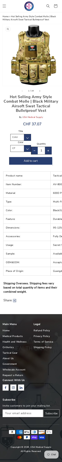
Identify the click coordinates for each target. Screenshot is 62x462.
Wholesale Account (14, 370)
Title (20, 131)
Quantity (41, 144)
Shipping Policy (43, 347)
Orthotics (8, 347)
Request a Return (13, 375)
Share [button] (7, 300)
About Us (8, 358)
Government (10, 364)
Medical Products (13, 336)
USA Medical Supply (40, 447)
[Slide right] (39, 91)
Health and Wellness (15, 342)
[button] (4, 6)
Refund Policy (42, 330)
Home (5, 16)
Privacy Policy (42, 336)
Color (21, 142)
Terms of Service (43, 342)
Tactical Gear (10, 353)
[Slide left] (22, 91)
